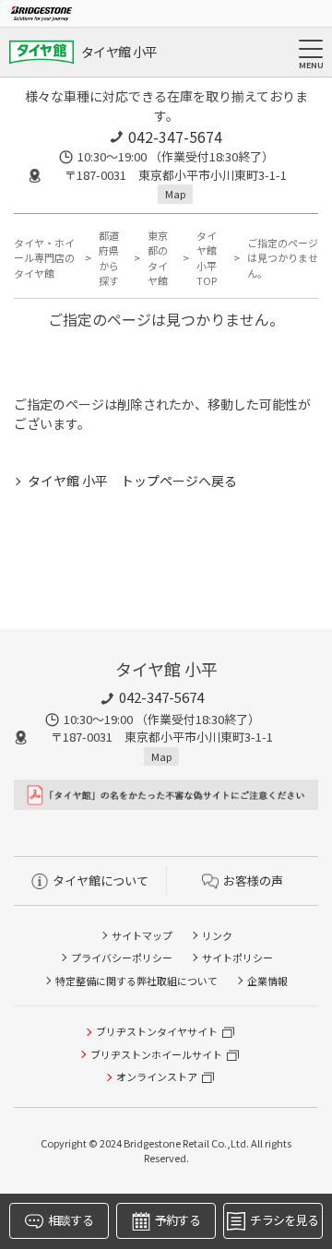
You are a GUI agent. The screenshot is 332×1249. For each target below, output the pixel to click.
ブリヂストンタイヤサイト (157, 1031)
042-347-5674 (175, 136)
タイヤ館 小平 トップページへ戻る (132, 480)
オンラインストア (156, 1076)
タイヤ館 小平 (119, 51)
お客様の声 (253, 880)
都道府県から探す (109, 258)
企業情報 (267, 980)
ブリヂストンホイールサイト (156, 1054)
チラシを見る (284, 1220)
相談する (70, 1220)
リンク (217, 935)
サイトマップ (142, 935)
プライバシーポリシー (121, 957)
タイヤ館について (100, 880)
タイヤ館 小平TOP (206, 258)
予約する (177, 1220)
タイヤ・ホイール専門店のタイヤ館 (44, 257)
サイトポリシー (237, 957)
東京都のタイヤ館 (158, 258)
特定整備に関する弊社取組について (136, 980)
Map (175, 193)
